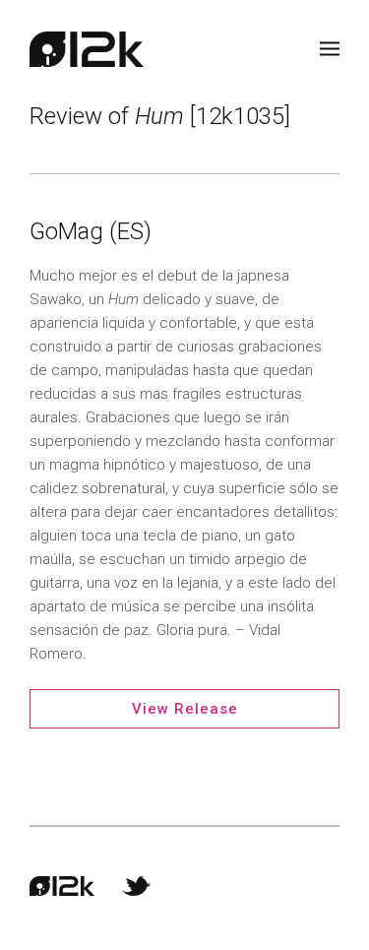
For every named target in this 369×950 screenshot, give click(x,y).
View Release (185, 709)
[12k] (87, 49)
